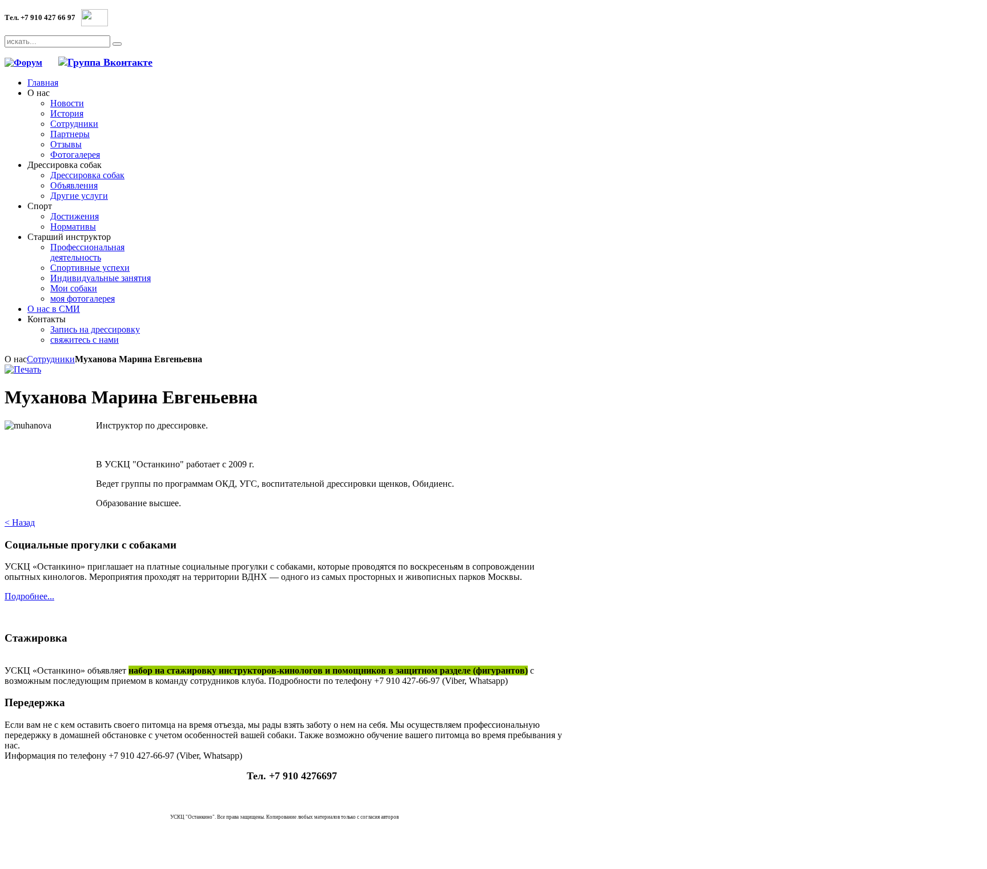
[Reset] (117, 44)
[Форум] (23, 62)
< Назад (20, 522)
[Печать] (23, 369)
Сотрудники (51, 359)
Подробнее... (29, 596)
